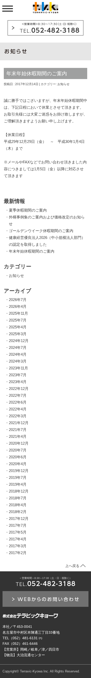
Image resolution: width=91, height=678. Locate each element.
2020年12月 (19, 443)
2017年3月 (18, 546)
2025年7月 (18, 320)
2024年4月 (18, 354)
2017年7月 (18, 525)
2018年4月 (18, 505)
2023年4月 (18, 382)
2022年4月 (18, 409)
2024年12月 (19, 340)
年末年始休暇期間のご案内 (31, 251)
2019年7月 (18, 477)
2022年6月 (18, 402)
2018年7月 (18, 498)
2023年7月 (18, 375)
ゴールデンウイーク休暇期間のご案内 (41, 231)
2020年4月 (18, 464)
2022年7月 (18, 395)
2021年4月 (18, 436)
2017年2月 (18, 553)
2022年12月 (19, 388)
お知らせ (63, 84)
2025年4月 (18, 327)
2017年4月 (18, 539)
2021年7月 (18, 429)
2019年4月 (18, 484)
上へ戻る (72, 566)
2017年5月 (18, 532)
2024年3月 (18, 361)
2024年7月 (18, 347)
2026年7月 (18, 299)
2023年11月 (18, 368)
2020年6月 (18, 457)
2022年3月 (18, 416)
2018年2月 (18, 512)
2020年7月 (18, 450)
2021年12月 (19, 423)
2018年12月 (19, 491)
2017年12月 (19, 518)
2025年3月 (18, 334)
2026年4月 (18, 306)
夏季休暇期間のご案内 (28, 210)
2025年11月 (18, 313)
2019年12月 (19, 470)
